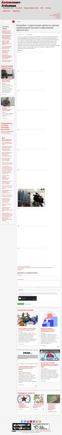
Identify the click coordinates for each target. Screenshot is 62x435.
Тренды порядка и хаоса (31, 8)
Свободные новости (26, 393)
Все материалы (7, 139)
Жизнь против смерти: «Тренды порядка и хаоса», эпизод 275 (6, 159)
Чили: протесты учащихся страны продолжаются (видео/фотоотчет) (7, 47)
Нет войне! (19, 8)
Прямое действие (48, 267)
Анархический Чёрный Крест (7, 67)
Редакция (30, 34)
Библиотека (6, 11)
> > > (8, 222)
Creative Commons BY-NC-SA (45, 431)
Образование (28, 267)
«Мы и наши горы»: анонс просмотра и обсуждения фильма (7, 187)
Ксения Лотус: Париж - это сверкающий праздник (7, 61)
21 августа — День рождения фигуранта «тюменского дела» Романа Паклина (6, 200)
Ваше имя (19, 274)
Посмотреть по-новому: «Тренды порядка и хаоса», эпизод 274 (6, 182)
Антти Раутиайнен (44, 368)
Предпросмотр (28, 304)
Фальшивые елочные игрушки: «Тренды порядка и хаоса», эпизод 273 (7, 209)
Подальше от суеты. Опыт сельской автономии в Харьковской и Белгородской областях (53, 406)
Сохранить (21, 304)
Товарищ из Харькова (52, 411)
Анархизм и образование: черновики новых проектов (7, 163)
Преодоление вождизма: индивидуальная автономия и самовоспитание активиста (48, 330)
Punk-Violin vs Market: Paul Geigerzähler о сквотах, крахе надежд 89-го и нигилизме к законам (7, 148)
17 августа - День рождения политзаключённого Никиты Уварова (7, 108)
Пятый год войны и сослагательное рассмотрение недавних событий (27, 329)
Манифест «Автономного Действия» (32, 432)
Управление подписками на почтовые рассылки (7, 132)
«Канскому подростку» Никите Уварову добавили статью (7, 80)
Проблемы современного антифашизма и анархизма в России (23, 405)
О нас (23, 432)
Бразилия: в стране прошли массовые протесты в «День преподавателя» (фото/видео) (6, 42)
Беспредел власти (21, 267)
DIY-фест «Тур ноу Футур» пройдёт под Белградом (7, 195)
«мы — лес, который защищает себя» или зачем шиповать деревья (38, 405)
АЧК (41, 8)
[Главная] (11, 4)
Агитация (48, 8)
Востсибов (20, 331)
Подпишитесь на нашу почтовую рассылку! (7, 126)
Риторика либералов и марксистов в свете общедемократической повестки (27, 368)
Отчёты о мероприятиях (36, 267)
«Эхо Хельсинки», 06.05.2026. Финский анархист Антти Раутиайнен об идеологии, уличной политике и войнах (50, 364)
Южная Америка (20, 268)
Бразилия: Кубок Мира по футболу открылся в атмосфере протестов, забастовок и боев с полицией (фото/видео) (7, 37)
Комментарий (20, 279)
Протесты (43, 267)
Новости (19, 21)
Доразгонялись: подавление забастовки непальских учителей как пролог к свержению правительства (7, 56)
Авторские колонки (25, 310)
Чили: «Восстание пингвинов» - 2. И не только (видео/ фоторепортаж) (6, 51)
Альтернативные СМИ (25, 266)
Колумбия (19, 269)
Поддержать (16, 11)
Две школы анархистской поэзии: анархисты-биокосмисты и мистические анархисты (7, 154)
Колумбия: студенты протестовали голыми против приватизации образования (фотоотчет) (7, 32)
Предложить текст (8, 8)
